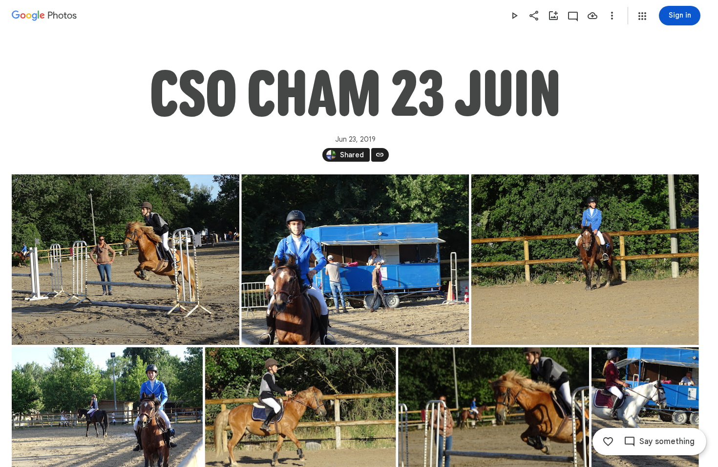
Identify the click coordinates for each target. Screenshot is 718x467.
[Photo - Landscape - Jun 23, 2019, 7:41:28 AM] (125, 259)
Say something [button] (667, 441)
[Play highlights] (514, 15)
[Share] (534, 15)
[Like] (608, 441)
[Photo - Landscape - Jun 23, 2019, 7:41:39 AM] (355, 259)
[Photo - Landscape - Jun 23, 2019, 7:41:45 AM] (585, 259)
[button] (642, 16)
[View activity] (573, 15)
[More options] (612, 15)
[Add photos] (553, 15)
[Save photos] (592, 15)
